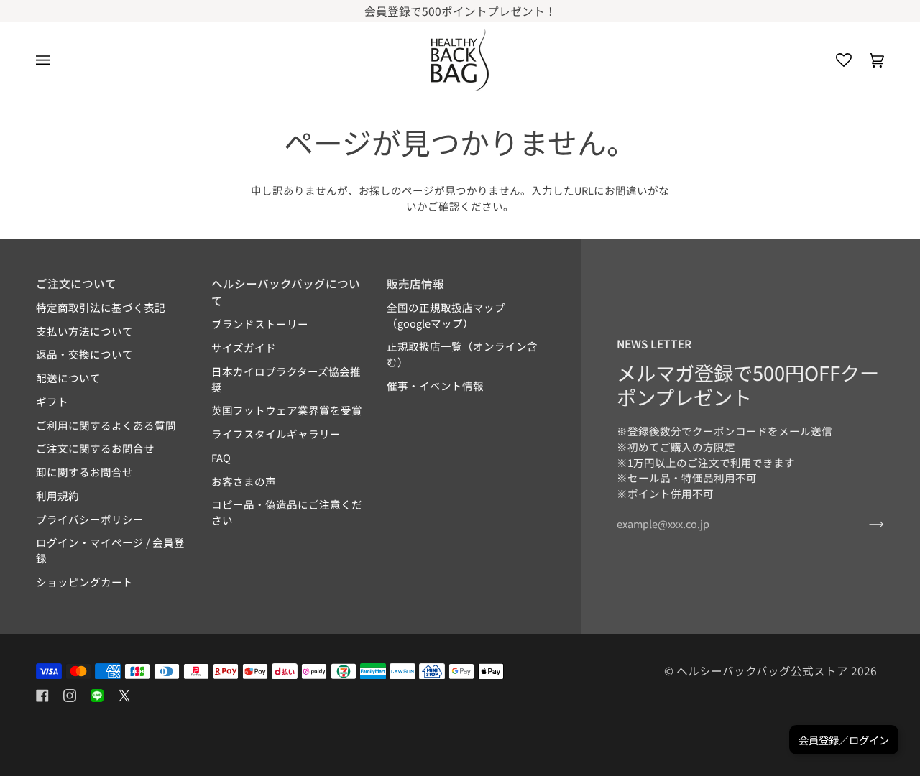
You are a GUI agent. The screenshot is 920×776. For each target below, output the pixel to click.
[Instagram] (69, 695)
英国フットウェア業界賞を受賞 (286, 409)
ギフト (52, 401)
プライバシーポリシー (90, 519)
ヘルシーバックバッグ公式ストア (762, 670)
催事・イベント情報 (435, 385)
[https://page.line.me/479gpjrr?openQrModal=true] (97, 695)
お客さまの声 (243, 481)
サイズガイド (243, 347)
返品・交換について (84, 353)
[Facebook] (42, 695)
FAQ (221, 457)
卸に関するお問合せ (84, 471)
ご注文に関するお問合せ (95, 448)
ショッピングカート (84, 581)
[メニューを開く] (52, 60)
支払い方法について (84, 330)
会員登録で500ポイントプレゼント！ (460, 11)
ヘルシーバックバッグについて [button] (285, 291)
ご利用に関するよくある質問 (106, 425)
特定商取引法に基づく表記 (100, 307)
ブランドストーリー (259, 323)
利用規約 (57, 495)
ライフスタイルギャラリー (276, 433)
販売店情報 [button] (415, 283)
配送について (68, 377)
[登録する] (865, 523)
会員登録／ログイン (844, 739)
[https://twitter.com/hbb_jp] (124, 695)
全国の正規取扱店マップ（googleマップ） (446, 315)
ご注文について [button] (76, 283)
